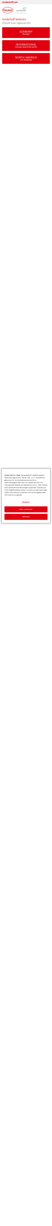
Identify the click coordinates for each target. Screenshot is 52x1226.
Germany (26, 32)
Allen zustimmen (25, 509)
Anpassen (26, 502)
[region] (26, 496)
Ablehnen (26, 517)
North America (26, 58)
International (26, 45)
